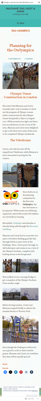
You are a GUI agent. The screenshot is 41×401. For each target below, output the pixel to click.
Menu (21, 23)
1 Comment (28, 59)
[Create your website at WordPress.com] (20, 2)
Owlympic (17, 223)
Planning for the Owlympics (20, 48)
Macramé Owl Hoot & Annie (20, 10)
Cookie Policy (34, 391)
